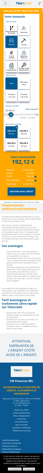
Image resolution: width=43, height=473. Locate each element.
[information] (35, 176)
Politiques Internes (9, 446)
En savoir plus (29, 469)
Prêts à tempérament (21, 416)
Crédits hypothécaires (21, 413)
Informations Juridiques (11, 449)
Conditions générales (10, 440)
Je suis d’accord (15, 469)
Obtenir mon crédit (21, 191)
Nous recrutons (21, 425)
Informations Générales (11, 443)
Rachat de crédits (22, 410)
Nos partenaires (21, 422)
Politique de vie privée (21, 430)
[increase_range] (37, 114)
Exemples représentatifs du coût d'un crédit (21, 202)
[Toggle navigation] (5, 3)
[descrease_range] (5, 114)
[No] (40, 463)
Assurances (21, 419)
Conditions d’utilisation (21, 428)
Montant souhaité (12, 106)
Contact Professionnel (11, 452)
